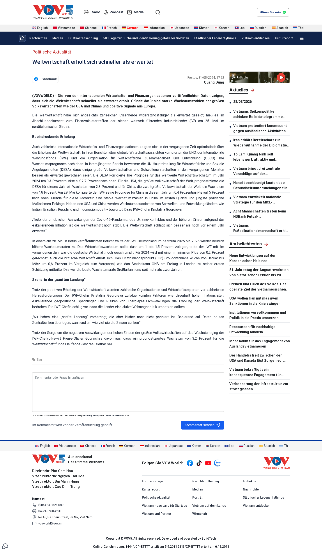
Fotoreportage (152, 481)
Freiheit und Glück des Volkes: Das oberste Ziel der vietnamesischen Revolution (258, 287)
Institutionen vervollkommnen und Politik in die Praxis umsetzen (257, 315)
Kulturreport (284, 38)
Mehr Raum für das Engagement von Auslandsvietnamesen (259, 343)
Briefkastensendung (83, 38)
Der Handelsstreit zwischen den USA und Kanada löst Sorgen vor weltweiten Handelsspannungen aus (259, 358)
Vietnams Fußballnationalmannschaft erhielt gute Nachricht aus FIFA (261, 228)
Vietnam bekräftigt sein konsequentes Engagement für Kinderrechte (255, 372)
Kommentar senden (199, 425)
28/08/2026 (242, 102)
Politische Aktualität (51, 52)
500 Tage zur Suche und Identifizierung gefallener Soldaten (146, 38)
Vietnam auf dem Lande (209, 505)
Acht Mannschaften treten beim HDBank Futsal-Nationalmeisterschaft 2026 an (259, 214)
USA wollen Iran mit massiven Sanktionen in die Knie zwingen (254, 301)
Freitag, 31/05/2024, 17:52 (206, 77)
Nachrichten (38, 38)
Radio (95, 12)
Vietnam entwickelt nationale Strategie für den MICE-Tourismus (257, 200)
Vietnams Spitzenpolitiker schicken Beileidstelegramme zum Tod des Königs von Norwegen (258, 114)
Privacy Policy (91, 415)
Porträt (197, 497)
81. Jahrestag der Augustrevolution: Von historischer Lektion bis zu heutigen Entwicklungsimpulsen (259, 273)
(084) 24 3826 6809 (51, 505)
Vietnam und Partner (156, 513)
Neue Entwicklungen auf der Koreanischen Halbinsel (252, 258)
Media (139, 12)
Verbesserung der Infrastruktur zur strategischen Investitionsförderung (258, 387)
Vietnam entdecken (256, 38)
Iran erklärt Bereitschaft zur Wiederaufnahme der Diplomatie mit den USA (260, 143)
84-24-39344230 (50, 511)
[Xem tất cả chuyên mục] (301, 38)
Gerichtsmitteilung (205, 481)
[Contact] (5, 546)
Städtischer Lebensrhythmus (215, 38)
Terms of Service (113, 415)
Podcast (116, 12)
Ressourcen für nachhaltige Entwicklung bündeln (252, 329)
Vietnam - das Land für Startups (164, 505)
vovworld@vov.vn (50, 523)
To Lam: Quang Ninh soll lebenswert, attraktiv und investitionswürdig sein (254, 157)
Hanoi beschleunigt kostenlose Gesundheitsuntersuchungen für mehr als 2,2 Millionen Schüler (260, 186)
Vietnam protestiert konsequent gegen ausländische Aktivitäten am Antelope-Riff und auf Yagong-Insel (261, 129)
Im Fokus (249, 481)
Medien (57, 38)
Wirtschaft (199, 513)
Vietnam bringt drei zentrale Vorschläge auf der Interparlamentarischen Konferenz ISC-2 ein (256, 171)
